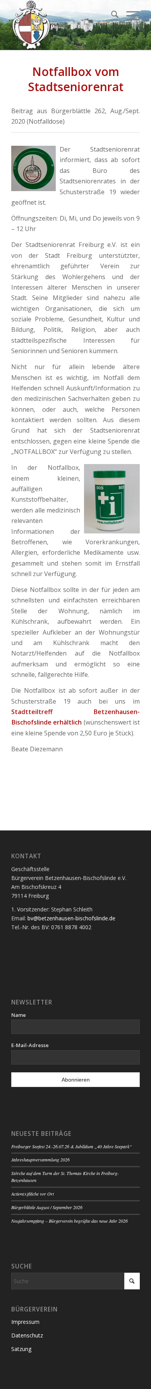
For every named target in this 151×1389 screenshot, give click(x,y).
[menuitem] (110, 15)
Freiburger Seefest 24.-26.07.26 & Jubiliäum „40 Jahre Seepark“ (71, 1146)
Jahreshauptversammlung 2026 (40, 1159)
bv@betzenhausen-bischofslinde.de (71, 918)
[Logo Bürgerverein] (62, 25)
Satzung (21, 1349)
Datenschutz (27, 1335)
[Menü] (129, 15)
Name (18, 1014)
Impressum (25, 1321)
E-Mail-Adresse (30, 1045)
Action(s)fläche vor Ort (32, 1194)
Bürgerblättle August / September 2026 (46, 1207)
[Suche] (110, 15)
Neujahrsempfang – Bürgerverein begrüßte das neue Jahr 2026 (69, 1221)
